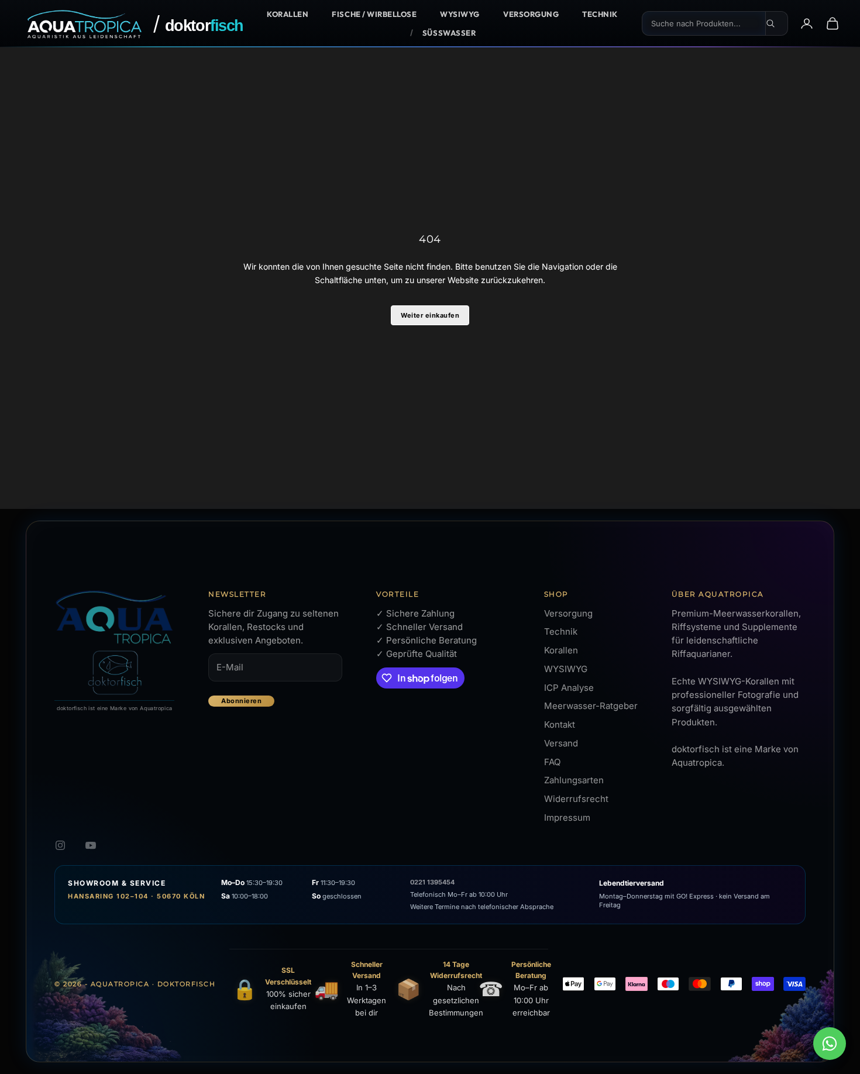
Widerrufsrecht (576, 798)
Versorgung (531, 14)
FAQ (552, 761)
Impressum (567, 817)
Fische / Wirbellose (374, 14)
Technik (600, 14)
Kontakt (559, 724)
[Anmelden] (807, 23)
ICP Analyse (569, 687)
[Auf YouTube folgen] (91, 845)
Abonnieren (241, 701)
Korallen (287, 14)
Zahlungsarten (574, 780)
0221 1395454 (432, 882)
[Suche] (777, 23)
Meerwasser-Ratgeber (591, 705)
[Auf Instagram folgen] (60, 845)
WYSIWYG (460, 14)
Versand (561, 743)
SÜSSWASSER (449, 32)
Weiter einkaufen (430, 315)
